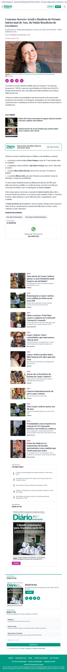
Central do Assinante (41, 658)
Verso (28, 273)
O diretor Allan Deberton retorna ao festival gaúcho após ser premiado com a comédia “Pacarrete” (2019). (41, 323)
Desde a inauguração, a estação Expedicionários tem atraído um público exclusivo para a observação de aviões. (41, 431)
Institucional (54, 658)
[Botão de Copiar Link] (22, 81)
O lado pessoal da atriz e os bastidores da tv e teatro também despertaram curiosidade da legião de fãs (40, 343)
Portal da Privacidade (35, 661)
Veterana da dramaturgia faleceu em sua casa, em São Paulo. (40, 412)
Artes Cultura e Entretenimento (14, 217)
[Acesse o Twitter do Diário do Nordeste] (34, 598)
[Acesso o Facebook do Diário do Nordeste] (30, 598)
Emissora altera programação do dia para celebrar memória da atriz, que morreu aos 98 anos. (39, 304)
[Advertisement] (33, 258)
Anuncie (10, 658)
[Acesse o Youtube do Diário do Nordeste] (38, 598)
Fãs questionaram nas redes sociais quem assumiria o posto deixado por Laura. (40, 284)
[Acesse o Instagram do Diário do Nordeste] (26, 598)
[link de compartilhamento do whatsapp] (7, 80)
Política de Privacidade (39, 648)
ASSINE (58, 6)
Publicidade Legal (20, 658)
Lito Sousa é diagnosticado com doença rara (52, 2)
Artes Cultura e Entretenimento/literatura (36, 217)
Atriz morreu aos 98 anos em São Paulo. (37, 396)
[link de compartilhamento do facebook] (12, 80)
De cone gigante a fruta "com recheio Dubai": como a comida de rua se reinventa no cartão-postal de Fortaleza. (41, 454)
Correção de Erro (49, 661)
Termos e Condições (25, 648)
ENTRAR (50, 6)
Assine (30, 658)
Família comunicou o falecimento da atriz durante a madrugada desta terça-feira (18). (39, 379)
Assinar (16, 563)
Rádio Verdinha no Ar (7, 2)
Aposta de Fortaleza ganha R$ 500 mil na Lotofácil (27, 2)
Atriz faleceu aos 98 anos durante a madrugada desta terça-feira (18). (40, 362)
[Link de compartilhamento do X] (17, 80)
